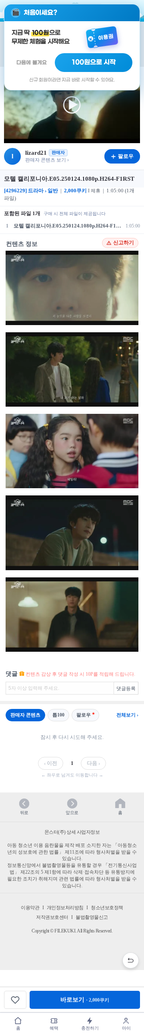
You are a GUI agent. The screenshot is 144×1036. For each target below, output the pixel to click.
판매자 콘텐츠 (25, 715)
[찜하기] (15, 1000)
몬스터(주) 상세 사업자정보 (72, 832)
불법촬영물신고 (92, 917)
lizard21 (36, 153)
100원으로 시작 (94, 62)
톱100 (58, 715)
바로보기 (84, 999)
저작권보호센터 (52, 917)
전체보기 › (127, 715)
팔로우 (83, 715)
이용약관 (30, 907)
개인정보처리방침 (65, 907)
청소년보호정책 (107, 907)
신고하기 (123, 243)
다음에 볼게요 (31, 63)
